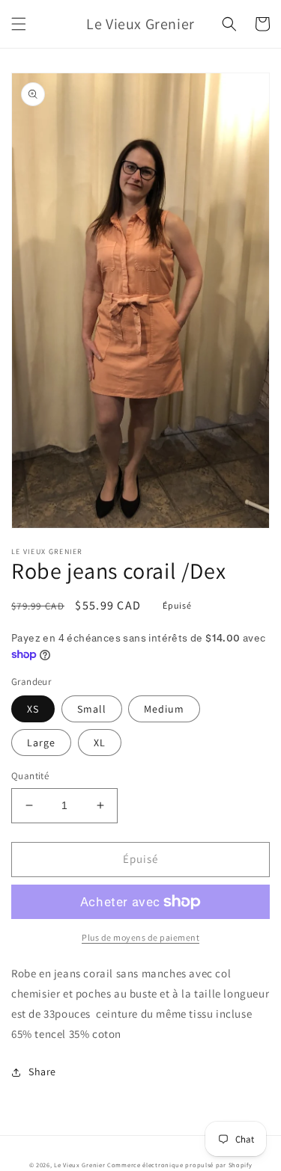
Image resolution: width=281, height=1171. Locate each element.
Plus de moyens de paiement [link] (140, 937)
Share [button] (42, 1071)
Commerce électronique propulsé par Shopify (179, 1165)
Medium (164, 709)
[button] (18, 23)
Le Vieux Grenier (79, 1165)
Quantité (30, 775)
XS (33, 709)
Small (91, 709)
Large (41, 742)
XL (100, 742)
